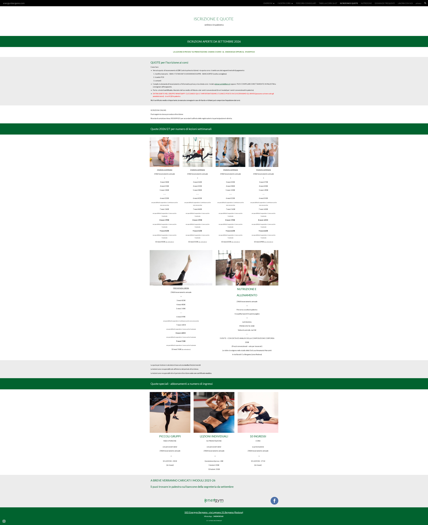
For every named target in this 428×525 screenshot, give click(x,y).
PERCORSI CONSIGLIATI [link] (306, 3)
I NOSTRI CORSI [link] (284, 3)
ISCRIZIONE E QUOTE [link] (349, 3)
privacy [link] (418, 3)
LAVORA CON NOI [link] (405, 3)
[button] (425, 3)
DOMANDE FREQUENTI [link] (385, 3)
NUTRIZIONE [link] (366, 3)
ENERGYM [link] (267, 3)
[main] (214, 21)
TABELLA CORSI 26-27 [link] (328, 3)
